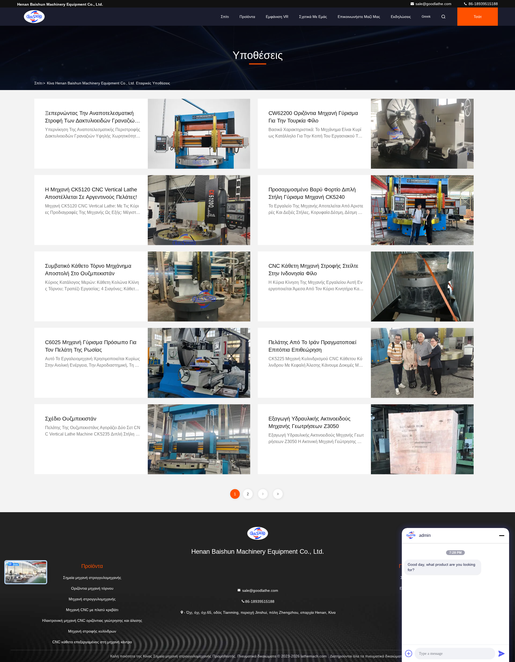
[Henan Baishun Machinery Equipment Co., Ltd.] (34, 16)
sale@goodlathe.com (434, 4)
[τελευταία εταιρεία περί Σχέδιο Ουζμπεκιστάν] (199, 439)
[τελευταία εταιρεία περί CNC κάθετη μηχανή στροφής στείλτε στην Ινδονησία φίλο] (422, 286)
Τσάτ (478, 16)
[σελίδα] (263, 494)
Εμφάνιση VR (277, 16)
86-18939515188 (483, 4)
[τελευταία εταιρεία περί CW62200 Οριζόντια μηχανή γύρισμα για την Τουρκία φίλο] (422, 134)
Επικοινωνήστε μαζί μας (359, 16)
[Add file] (409, 653)
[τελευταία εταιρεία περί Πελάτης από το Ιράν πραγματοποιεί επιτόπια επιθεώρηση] (422, 363)
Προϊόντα (247, 16)
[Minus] (501, 535)
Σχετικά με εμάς (313, 16)
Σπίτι (225, 16)
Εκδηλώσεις (401, 16)
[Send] (501, 653)
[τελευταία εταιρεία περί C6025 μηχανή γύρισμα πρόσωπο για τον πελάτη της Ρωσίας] (199, 363)
